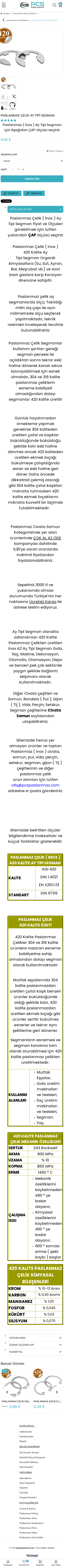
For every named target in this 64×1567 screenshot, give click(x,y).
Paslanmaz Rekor (28, 1532)
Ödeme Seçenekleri (21, 1344)
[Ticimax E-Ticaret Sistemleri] (32, 1556)
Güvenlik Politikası (28, 1462)
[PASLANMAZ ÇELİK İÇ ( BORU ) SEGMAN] (48, 1383)
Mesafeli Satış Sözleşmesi (32, 1457)
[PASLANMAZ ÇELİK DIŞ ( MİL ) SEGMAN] (16, 1383)
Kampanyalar (26, 1436)
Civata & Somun (27, 1508)
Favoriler (23, 1492)
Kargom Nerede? (28, 1497)
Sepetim (23, 1487)
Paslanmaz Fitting (28, 1513)
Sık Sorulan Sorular (29, 1452)
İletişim (22, 1441)
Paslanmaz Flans (28, 1527)
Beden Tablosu (56, 151)
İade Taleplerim (27, 1483)
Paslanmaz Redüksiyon (31, 1523)
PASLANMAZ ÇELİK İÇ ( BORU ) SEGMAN (48, 1401)
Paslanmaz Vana (28, 1518)
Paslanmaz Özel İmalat (31, 1537)
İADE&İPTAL (16, 1351)
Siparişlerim (25, 1478)
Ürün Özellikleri (20, 209)
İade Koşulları (26, 1467)
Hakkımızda (25, 1431)
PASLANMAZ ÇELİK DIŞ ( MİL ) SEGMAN (16, 1401)
